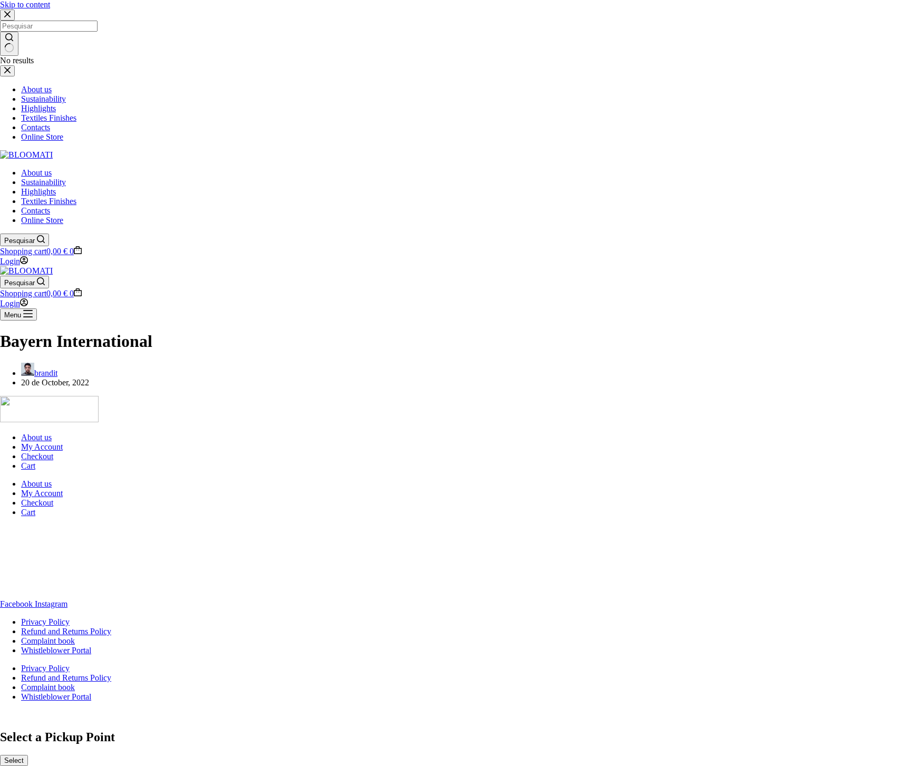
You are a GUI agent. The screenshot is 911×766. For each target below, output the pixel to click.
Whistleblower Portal (56, 650)
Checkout (37, 456)
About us (36, 172)
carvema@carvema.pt (36, 585)
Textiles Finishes (48, 201)
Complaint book (48, 640)
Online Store (42, 220)
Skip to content (25, 4)
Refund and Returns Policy (66, 631)
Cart (28, 465)
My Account (42, 446)
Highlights (38, 191)
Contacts (35, 210)
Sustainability (43, 182)
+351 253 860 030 (31, 576)
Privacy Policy (45, 621)
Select (14, 760)
